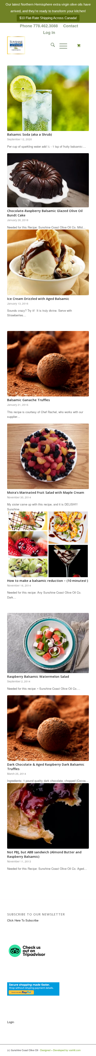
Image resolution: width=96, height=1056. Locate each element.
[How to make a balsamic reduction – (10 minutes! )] (48, 544)
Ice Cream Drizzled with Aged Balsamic (38, 299)
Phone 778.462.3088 (39, 26)
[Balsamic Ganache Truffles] (48, 363)
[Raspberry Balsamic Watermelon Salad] (48, 643)
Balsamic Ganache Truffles (28, 400)
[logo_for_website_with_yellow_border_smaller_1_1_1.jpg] (39, 45)
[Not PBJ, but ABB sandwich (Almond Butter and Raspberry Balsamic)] (48, 816)
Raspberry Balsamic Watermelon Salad (38, 676)
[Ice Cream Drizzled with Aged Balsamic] (48, 262)
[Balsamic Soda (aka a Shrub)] (48, 98)
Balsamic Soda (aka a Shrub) (29, 134)
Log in (49, 32)
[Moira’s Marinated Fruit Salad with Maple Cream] (48, 456)
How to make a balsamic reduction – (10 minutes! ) (47, 581)
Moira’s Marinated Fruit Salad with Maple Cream (45, 492)
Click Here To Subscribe (22, 920)
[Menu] (61, 45)
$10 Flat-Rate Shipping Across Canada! (48, 18)
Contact (70, 26)
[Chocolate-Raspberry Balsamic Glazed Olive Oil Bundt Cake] (48, 180)
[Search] (50, 45)
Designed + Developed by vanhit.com (60, 1050)
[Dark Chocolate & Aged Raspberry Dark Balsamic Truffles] (48, 728)
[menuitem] (39, 26)
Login (10, 1022)
